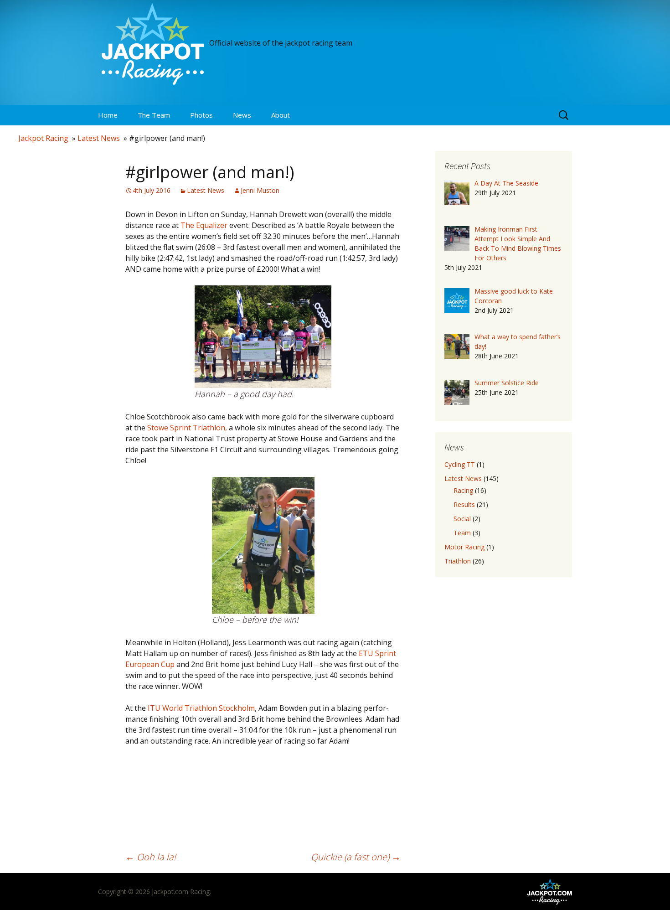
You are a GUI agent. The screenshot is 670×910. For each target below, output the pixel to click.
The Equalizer (204, 225)
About (280, 114)
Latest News (98, 138)
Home (108, 114)
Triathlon (457, 561)
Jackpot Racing (43, 138)
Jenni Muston (260, 190)
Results (464, 504)
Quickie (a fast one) (356, 857)
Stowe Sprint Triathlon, (187, 428)
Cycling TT (459, 464)
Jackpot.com (170, 891)
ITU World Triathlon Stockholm (201, 708)
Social (462, 518)
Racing (463, 490)
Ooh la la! (150, 857)
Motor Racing (464, 547)
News (242, 114)
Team (462, 532)
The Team (154, 114)
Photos (201, 114)
